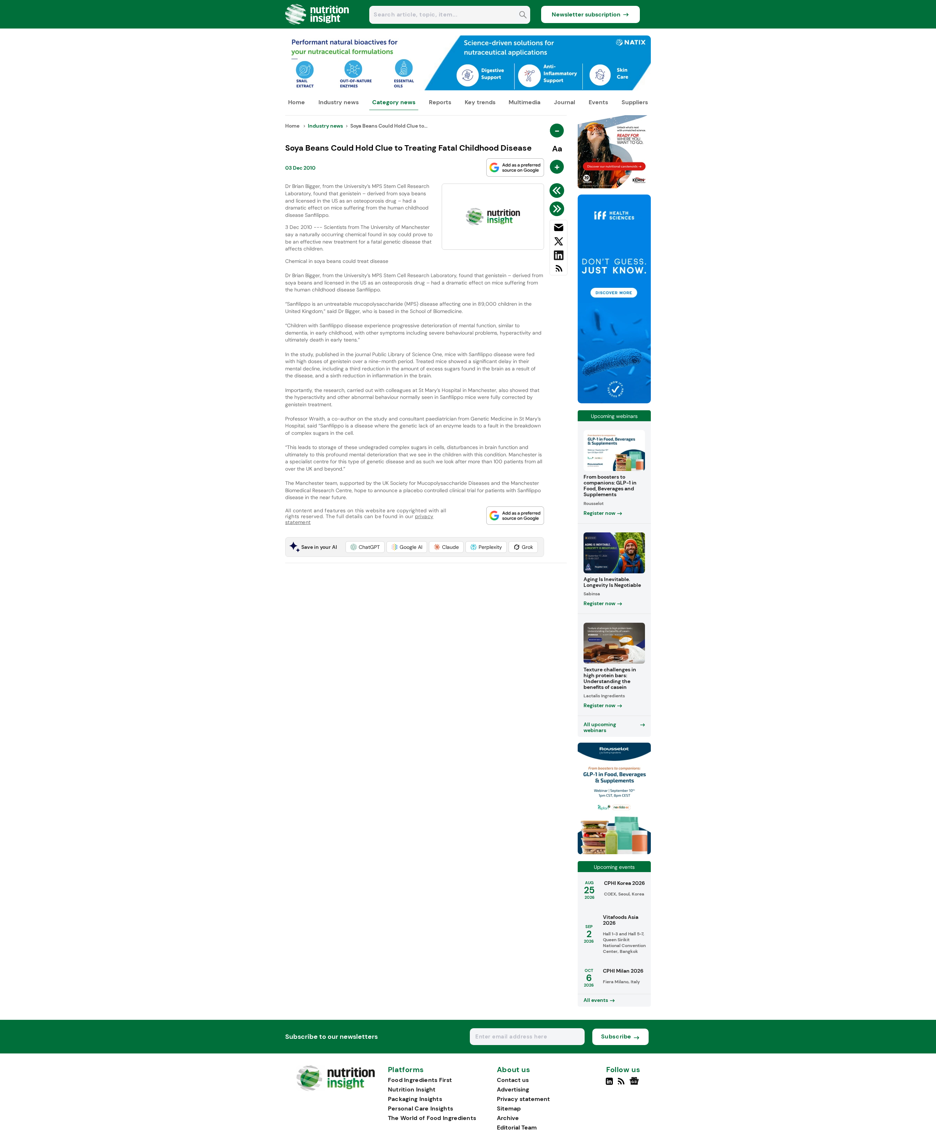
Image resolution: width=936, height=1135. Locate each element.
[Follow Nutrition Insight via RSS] (622, 1084)
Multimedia (524, 102)
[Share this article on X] (558, 243)
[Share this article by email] (558, 229)
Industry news (338, 102)
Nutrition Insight (412, 1089)
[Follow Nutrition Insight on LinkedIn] (609, 1084)
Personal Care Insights (420, 1108)
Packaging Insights (415, 1099)
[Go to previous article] (558, 190)
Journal (564, 102)
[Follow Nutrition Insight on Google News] (635, 1084)
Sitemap (509, 1108)
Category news (393, 102)
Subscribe (616, 1036)
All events (596, 1000)
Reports (440, 102)
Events (598, 102)
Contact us (513, 1079)
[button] (365, 547)
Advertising (513, 1089)
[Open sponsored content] (468, 88)
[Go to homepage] (335, 1089)
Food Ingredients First (420, 1079)
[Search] (523, 15)
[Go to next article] (558, 208)
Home (296, 102)
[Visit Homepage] (317, 26)
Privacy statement (523, 1099)
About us (514, 1070)
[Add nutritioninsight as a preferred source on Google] (515, 167)
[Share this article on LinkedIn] (558, 257)
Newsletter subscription (586, 14)
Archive (508, 1118)
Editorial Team (517, 1127)
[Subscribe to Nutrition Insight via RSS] (558, 271)
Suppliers (635, 102)
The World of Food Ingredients (432, 1118)
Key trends (480, 102)
